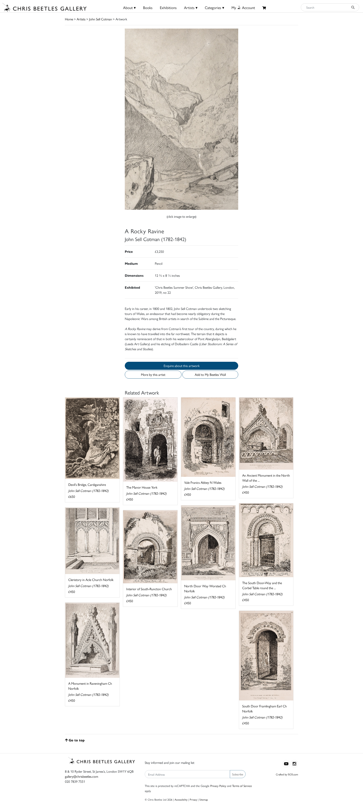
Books (148, 7)
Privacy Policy (218, 786)
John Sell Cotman (100, 19)
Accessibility (181, 799)
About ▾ (129, 7)
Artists (81, 19)
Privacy (193, 799)
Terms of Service (242, 786)
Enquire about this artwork (182, 365)
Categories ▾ (214, 7)
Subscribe (237, 774)
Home (69, 19)
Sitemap (203, 799)
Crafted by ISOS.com (287, 774)
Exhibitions (168, 7)
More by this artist (153, 374)
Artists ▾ (190, 7)
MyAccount (243, 7)
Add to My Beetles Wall (210, 374)
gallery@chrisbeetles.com (81, 776)
